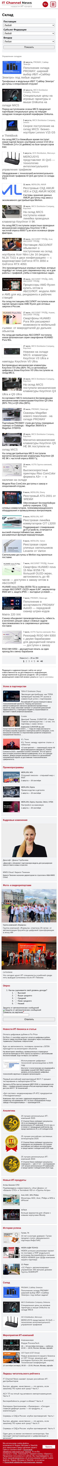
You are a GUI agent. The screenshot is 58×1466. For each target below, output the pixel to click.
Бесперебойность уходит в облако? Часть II (23, 1401)
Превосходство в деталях (33, 790)
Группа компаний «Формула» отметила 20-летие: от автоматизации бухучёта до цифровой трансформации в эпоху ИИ (28, 930)
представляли (8, 729)
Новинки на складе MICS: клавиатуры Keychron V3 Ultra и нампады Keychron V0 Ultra (25, 356)
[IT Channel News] (17, 6)
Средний (22, 998)
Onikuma (35, 92)
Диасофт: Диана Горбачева (15, 860)
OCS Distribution (39, 153)
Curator (24, 716)
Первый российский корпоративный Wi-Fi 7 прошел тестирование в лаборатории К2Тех (27, 1080)
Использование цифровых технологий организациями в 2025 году (37, 1062)
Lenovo (26, 122)
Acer (50, 239)
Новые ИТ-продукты (14, 1180)
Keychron (27, 208)
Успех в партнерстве (14, 686)
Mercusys (51, 153)
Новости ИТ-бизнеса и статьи (19, 1029)
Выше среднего (25, 995)
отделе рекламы (45, 677)
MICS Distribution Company (43, 120)
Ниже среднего (25, 1001)
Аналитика (9, 1110)
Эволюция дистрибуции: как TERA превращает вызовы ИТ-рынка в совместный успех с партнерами (37, 696)
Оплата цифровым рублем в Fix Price (20, 1034)
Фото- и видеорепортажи (17, 885)
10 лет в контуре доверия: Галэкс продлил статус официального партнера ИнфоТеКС (36, 1238)
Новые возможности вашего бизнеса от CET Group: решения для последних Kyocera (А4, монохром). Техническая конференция (38, 1359)
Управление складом (12, 56)
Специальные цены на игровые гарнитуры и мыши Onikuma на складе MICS (27, 100)
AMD (51, 279)
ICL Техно (25, 739)
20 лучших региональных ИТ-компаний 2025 (34, 1117)
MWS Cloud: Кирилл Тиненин (16, 872)
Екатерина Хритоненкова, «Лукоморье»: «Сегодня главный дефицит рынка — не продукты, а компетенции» (26, 1408)
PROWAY (37, 62)
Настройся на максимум (32, 805)
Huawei (51, 313)
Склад (6, 1282)
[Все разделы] (53, 6)
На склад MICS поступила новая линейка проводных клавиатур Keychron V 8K (25, 216)
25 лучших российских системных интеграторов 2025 (36, 1137)
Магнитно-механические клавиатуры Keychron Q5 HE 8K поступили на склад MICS (29, 444)
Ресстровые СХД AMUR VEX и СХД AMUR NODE (39, 190)
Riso (25, 467)
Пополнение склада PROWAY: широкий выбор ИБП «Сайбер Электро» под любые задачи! (26, 72)
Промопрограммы (13, 767)
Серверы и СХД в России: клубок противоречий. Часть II (29, 1428)
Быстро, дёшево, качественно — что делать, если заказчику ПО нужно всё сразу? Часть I (26, 1387)
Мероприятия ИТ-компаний (18, 1335)
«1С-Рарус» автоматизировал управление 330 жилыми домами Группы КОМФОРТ (36, 1269)
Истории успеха (12, 1228)
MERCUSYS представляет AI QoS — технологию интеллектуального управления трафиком (28, 163)
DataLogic (44, 409)
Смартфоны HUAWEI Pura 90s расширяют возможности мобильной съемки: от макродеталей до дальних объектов (28, 325)
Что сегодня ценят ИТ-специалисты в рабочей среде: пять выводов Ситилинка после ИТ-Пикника (28, 976)
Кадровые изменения (15, 820)
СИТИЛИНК (7, 972)
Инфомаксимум (27, 1340)
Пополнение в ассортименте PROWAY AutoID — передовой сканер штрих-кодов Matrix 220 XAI (28, 608)
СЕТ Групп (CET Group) (30, 1353)
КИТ (41, 517)
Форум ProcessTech (30, 1343)
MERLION (35, 184)
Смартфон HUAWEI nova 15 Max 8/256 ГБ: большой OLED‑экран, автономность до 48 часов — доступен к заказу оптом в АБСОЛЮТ (29, 575)
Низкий (21, 1003)
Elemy (42, 492)
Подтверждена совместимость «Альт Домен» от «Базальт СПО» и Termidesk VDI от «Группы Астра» (27, 1189)
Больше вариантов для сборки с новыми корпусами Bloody (36, 1214)
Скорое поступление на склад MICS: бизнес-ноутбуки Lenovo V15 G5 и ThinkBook (28, 130)
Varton (42, 541)
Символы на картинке (13, 1012)
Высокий (22, 993)
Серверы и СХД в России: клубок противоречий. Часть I (28, 1416)
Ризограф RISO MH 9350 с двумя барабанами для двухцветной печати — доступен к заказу (39, 640)
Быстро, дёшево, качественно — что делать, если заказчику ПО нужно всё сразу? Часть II (26, 1422)
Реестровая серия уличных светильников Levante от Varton (38, 547)
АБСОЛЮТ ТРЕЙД (39, 239)
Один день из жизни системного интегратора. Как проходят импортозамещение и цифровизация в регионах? (26, 1435)
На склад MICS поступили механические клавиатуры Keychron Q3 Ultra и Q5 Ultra (29, 389)
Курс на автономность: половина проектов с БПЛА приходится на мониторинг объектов (26, 1047)
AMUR (43, 184)
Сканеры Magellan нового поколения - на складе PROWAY (37, 416)
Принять (48, 1447)
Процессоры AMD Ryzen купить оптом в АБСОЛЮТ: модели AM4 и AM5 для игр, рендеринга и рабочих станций (28, 291)
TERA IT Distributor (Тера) (31, 691)
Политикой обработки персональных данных (17, 1451)
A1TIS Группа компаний (41, 464)
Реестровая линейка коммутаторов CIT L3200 (39, 522)
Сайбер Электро (36, 1287)
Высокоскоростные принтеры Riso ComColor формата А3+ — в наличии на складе (28, 475)
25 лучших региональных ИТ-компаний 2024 (34, 1158)
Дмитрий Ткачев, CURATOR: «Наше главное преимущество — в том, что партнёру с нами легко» (38, 721)
